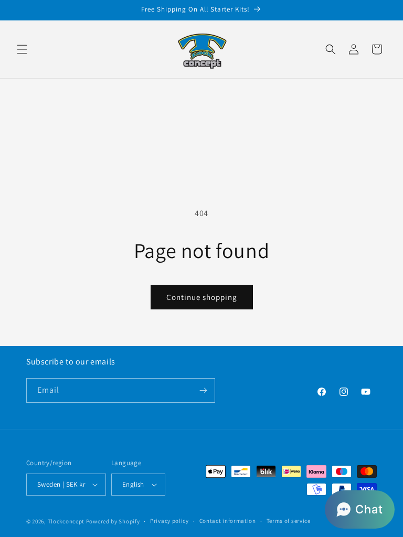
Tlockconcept (66, 521)
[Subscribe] (203, 390)
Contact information (227, 520)
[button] (22, 49)
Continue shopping (201, 297)
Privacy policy (169, 520)
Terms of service (289, 520)
